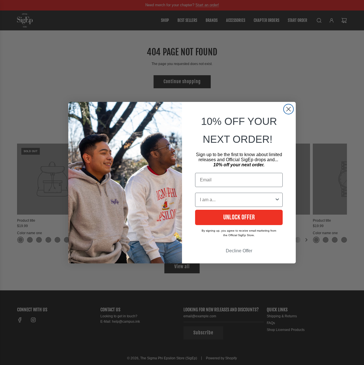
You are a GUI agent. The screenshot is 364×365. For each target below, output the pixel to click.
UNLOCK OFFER (239, 217)
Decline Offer (239, 250)
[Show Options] (277, 200)
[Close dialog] (288, 109)
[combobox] (237, 200)
